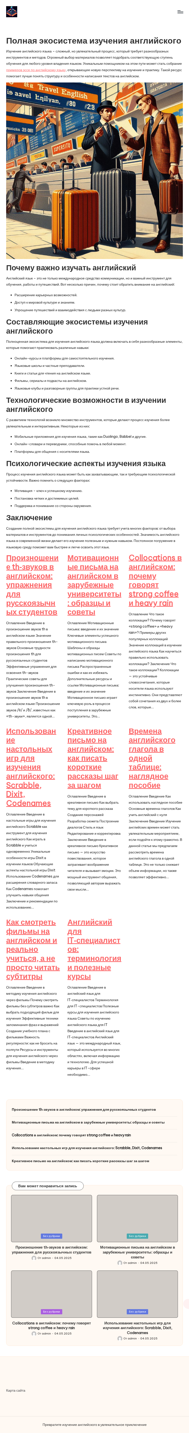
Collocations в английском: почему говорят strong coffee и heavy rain (155, 580)
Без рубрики (51, 1236)
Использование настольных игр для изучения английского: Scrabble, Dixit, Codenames (31, 767)
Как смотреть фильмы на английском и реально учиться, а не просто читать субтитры (33, 949)
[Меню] (180, 11)
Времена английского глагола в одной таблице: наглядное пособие (152, 758)
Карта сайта (15, 1390)
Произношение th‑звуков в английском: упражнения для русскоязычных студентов (32, 585)
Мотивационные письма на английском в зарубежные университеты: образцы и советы (94, 585)
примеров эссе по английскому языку (36, 70)
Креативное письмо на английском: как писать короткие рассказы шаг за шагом (92, 758)
